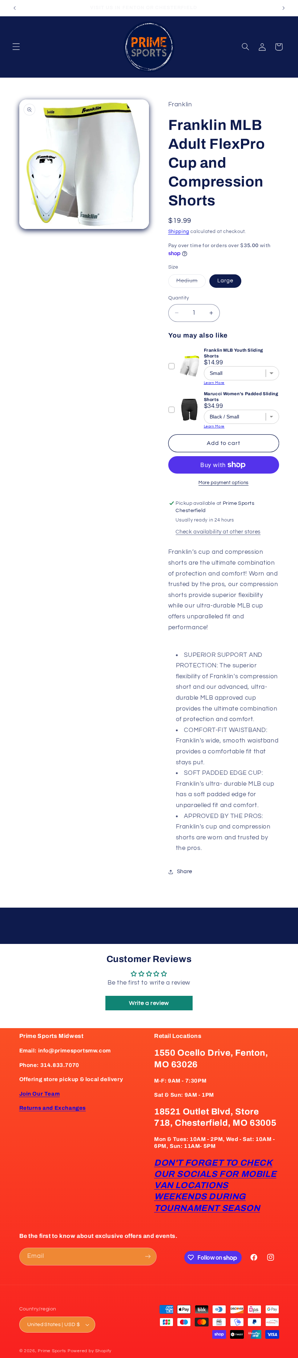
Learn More (214, 383)
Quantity (178, 297)
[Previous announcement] (15, 8)
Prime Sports (52, 1351)
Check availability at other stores (218, 532)
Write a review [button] (149, 1003)
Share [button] (184, 871)
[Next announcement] (283, 8)
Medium (191, 283)
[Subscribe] (147, 1256)
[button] (16, 46)
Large (225, 280)
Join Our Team (39, 1094)
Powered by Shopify (90, 1351)
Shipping (178, 231)
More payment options (223, 482)
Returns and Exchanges (52, 1108)
